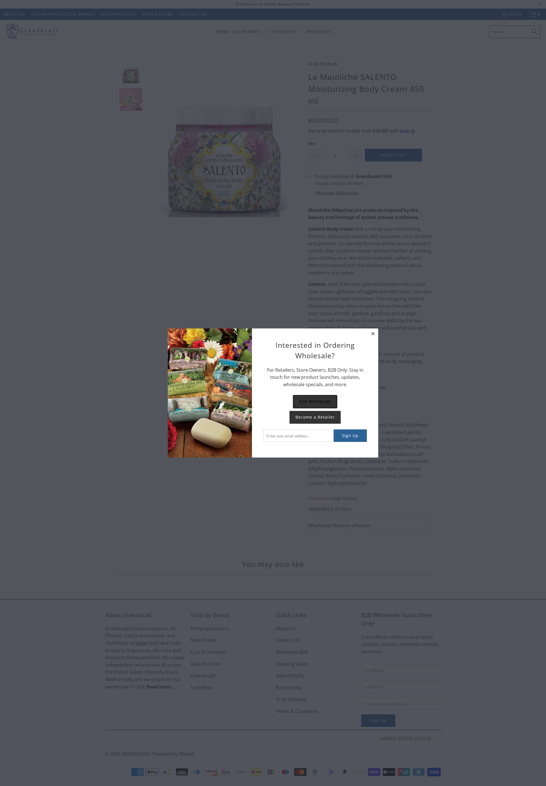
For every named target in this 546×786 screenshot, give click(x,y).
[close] (373, 333)
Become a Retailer (315, 417)
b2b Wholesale (315, 401)
